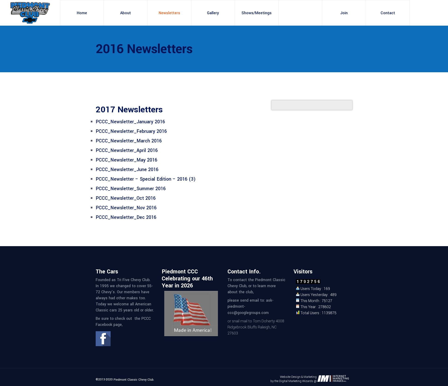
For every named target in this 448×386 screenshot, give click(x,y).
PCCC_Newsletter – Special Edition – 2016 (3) (146, 179)
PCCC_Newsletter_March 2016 (129, 141)
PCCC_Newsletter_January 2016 (130, 121)
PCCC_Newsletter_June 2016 (127, 169)
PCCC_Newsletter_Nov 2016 (126, 207)
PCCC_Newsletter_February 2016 (131, 131)
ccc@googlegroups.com (248, 312)
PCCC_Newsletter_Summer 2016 (131, 188)
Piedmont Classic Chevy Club (134, 380)
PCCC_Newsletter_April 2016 (127, 150)
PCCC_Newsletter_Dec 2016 (126, 217)
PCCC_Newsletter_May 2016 (126, 160)
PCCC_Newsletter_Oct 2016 (126, 198)
